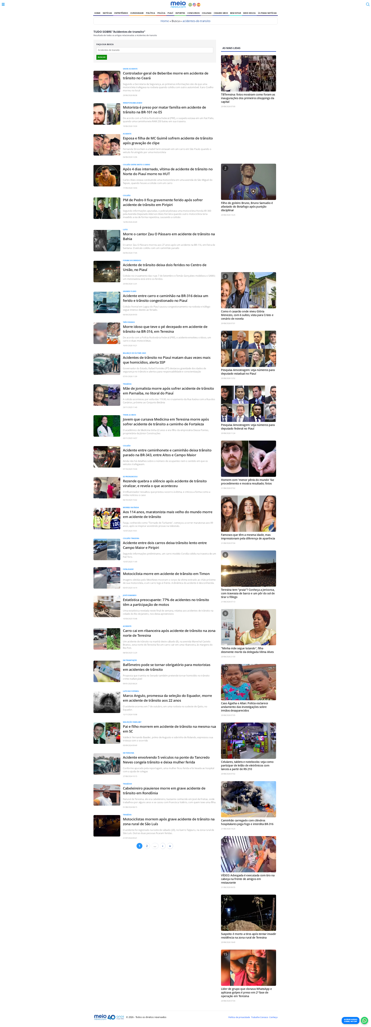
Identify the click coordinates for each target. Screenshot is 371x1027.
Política (150, 13)
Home (97, 13)
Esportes (180, 13)
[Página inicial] (178, 4)
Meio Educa (249, 13)
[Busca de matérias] (368, 5)
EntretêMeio (121, 13)
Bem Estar (235, 13)
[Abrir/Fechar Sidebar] (3, 4)
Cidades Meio (221, 13)
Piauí (170, 13)
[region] (248, 137)
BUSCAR (102, 57)
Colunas (206, 13)
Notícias (107, 13)
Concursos (193, 13)
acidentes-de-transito (196, 21)
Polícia (161, 13)
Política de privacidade (239, 1017)
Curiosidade (137, 13)
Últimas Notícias (267, 13)
